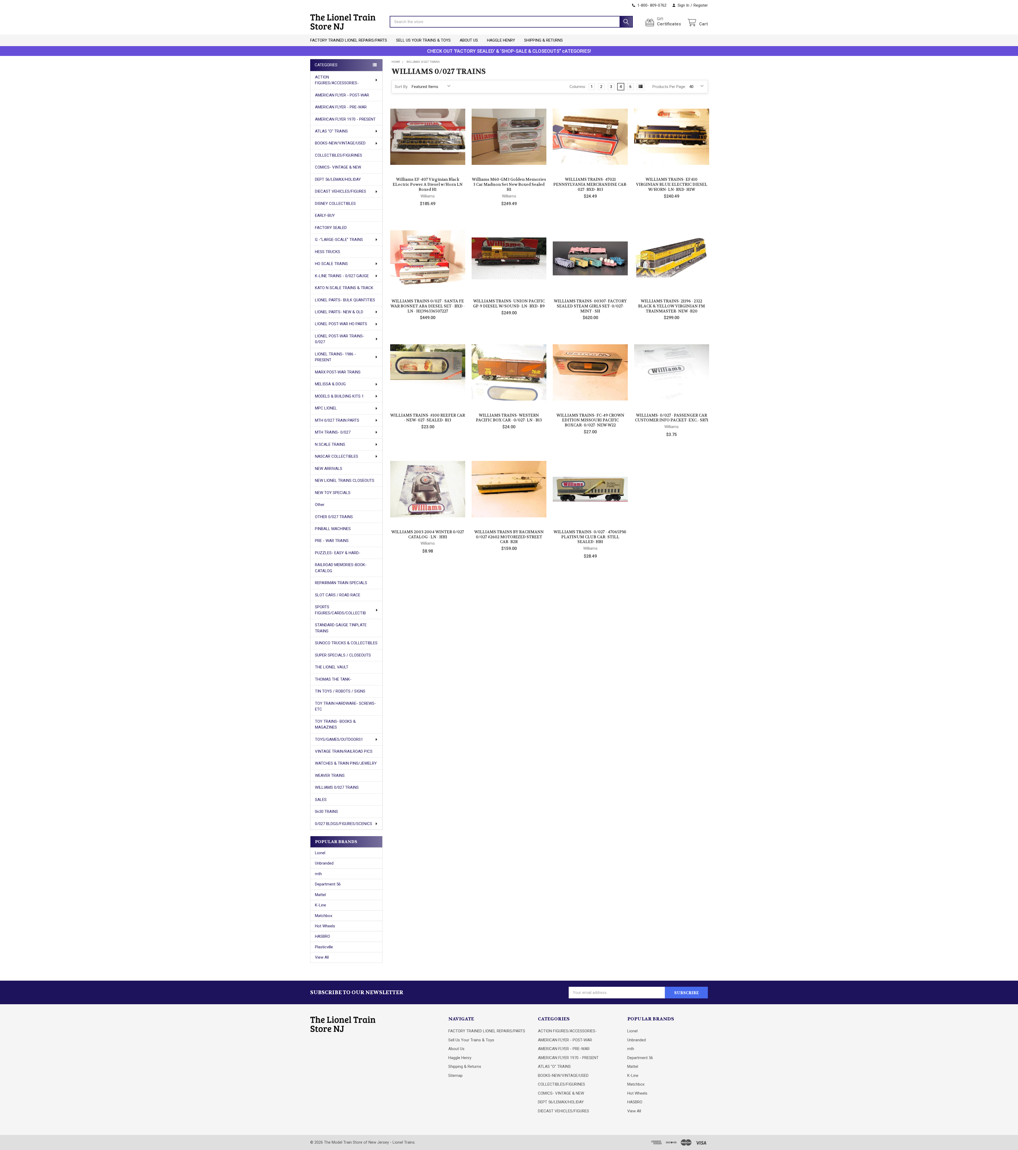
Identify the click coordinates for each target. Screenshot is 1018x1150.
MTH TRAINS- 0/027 (332, 432)
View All (322, 957)
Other (319, 504)
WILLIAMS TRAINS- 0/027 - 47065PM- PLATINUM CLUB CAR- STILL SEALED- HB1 (590, 537)
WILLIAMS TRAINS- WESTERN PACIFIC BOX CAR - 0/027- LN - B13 (509, 418)
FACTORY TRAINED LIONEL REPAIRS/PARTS (348, 40)
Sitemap (455, 1075)
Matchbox (323, 915)
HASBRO (322, 936)
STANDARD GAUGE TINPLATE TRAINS (341, 628)
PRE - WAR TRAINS (332, 540)
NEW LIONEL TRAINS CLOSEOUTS (344, 480)
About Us (469, 40)
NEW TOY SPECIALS (332, 492)
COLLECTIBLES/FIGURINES (338, 155)
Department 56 (328, 884)
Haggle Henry (501, 40)
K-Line (320, 905)
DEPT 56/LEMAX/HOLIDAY (338, 179)
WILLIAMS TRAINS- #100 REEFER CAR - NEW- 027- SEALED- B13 (427, 418)
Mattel (320, 894)
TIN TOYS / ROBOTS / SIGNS (340, 691)
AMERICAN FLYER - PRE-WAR (341, 107)
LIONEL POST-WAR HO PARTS (341, 323)
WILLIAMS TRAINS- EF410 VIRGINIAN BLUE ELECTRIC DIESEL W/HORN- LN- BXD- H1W (671, 184)
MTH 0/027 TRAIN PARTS (337, 420)
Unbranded (324, 863)
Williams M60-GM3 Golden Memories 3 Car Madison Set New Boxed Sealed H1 (509, 184)
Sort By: (401, 86)
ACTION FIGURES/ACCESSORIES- (337, 80)
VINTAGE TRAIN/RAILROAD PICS (343, 751)
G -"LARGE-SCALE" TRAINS (339, 239)
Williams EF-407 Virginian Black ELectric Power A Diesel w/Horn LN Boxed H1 (428, 184)
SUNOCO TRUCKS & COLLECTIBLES (346, 643)
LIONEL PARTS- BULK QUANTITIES (345, 300)
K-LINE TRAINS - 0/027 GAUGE (342, 276)
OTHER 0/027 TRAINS (334, 516)
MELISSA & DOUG (330, 384)
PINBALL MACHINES (333, 528)
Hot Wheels (325, 926)
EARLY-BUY (325, 215)
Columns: (577, 86)
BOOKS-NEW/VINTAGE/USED (340, 143)
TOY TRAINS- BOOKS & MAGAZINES (335, 724)
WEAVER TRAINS (330, 775)
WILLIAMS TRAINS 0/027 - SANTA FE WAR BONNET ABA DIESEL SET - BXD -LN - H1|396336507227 (427, 306)
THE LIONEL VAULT (331, 667)
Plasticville (324, 947)
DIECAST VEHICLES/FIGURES (340, 191)
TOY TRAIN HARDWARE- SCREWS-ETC (345, 706)
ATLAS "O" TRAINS (331, 131)
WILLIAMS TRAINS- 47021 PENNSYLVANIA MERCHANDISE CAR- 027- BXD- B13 (590, 184)
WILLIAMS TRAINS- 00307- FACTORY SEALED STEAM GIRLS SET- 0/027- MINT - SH (590, 306)
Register (701, 5)
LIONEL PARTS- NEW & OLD (339, 312)
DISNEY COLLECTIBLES (335, 203)
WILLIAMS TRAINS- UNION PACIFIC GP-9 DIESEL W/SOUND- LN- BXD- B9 (509, 303)
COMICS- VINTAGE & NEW (338, 167)
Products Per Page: (669, 86)
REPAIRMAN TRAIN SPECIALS (341, 582)
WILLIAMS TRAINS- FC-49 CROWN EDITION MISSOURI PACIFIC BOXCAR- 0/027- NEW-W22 (590, 420)
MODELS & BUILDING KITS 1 (339, 396)
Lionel (320, 853)
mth (318, 873)
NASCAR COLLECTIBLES (336, 456)
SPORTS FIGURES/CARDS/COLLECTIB (340, 610)
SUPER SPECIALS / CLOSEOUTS (343, 655)
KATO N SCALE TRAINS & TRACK (344, 287)
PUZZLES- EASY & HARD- (337, 552)
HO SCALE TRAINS (331, 263)
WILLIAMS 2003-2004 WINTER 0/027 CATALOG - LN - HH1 (427, 534)
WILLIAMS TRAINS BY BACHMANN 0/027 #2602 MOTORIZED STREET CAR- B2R (509, 537)
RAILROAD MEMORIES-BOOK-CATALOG (341, 567)
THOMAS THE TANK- (333, 679)
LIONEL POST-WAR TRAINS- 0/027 (339, 339)
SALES (321, 799)
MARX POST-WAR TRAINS (338, 372)
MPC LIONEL (326, 408)
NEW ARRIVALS (328, 468)
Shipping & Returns (543, 40)
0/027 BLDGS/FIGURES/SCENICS (343, 823)
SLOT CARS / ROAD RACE (337, 595)
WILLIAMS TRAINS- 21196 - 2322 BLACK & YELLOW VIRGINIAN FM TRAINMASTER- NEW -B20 (671, 306)
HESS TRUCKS (327, 251)
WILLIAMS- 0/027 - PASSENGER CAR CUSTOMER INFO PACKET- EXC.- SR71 (671, 418)
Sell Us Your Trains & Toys (423, 40)
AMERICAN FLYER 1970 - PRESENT (345, 119)
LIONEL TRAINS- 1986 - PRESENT (335, 357)
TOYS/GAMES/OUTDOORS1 (339, 739)
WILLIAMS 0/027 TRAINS (337, 787)
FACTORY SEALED (331, 227)
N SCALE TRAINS (330, 444)
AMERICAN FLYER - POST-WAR (342, 95)
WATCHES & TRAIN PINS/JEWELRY (346, 763)
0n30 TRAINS (326, 811)
